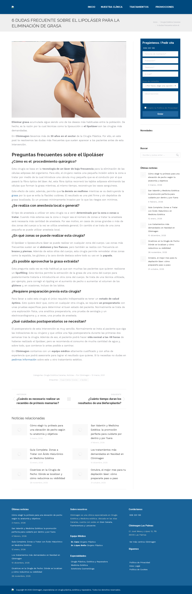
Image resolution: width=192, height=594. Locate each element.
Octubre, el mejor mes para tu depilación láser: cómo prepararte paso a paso (108, 474)
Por (83, 375)
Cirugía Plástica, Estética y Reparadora (89, 561)
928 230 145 (149, 48)
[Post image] (19, 429)
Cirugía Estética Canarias (55, 375)
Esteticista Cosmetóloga (82, 568)
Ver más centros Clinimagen (142, 542)
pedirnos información (24, 359)
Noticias (70, 375)
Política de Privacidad (167, 108)
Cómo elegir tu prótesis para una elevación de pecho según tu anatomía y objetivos (47, 429)
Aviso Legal (134, 566)
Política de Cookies (138, 569)
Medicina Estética (79, 565)
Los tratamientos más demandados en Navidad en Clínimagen (107, 454)
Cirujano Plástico (83, 542)
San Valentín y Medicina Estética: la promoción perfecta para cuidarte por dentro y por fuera (106, 432)
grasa (15, 195)
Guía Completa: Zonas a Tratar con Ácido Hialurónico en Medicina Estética (46, 454)
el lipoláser (84, 380)
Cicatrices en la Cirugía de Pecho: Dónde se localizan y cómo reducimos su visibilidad (47, 474)
